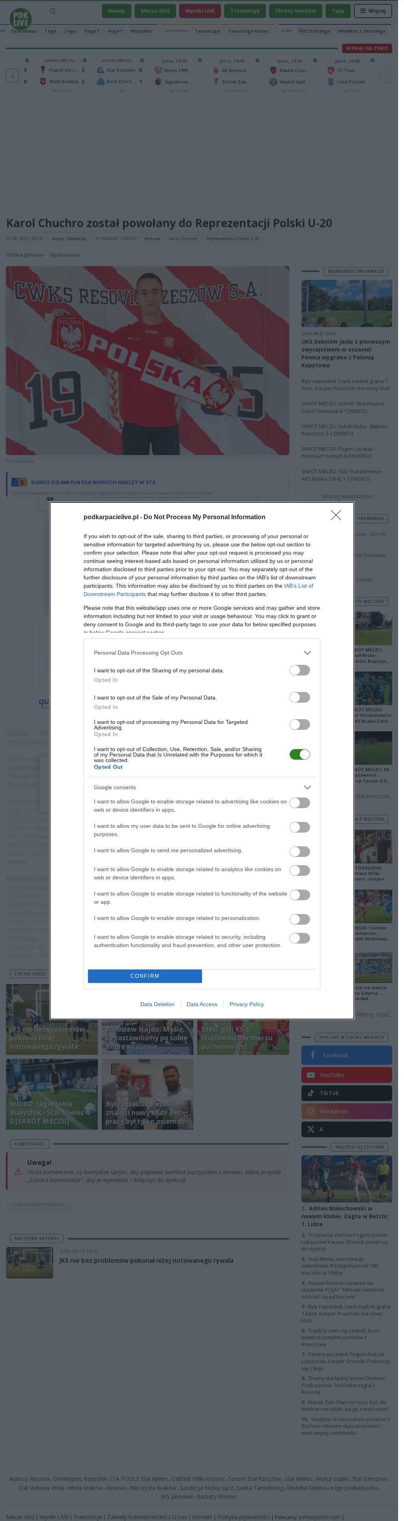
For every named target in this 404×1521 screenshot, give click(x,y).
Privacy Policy (247, 1004)
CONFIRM (145, 976)
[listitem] (202, 653)
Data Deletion (157, 1004)
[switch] (300, 670)
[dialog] (202, 760)
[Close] (338, 517)
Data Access (202, 1004)
